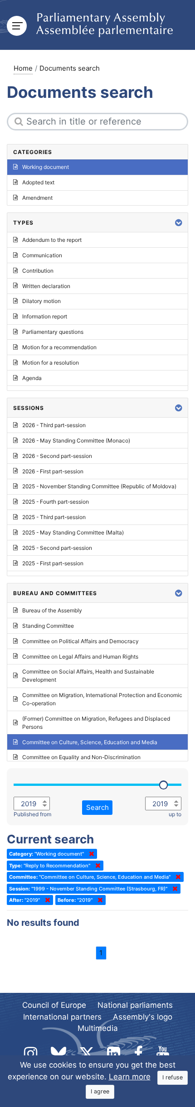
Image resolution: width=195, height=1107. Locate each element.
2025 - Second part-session (57, 547)
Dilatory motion (41, 301)
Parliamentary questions (52, 331)
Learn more (130, 1076)
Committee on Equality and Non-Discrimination (81, 757)
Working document (45, 167)
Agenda (32, 378)
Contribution (38, 270)
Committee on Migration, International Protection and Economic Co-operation (102, 699)
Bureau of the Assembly (52, 610)
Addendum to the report (52, 239)
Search (97, 807)
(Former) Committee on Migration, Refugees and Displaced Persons (96, 722)
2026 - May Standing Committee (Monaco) (76, 440)
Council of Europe (54, 1005)
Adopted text (38, 182)
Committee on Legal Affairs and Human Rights (80, 656)
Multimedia (98, 1028)
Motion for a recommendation (59, 347)
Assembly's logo (142, 1016)
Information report (44, 316)
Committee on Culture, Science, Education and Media (89, 742)
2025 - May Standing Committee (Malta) (73, 532)
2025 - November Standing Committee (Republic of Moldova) (99, 486)
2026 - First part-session (52, 471)
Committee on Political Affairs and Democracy (80, 641)
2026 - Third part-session (54, 425)
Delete (89, 853)
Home (23, 68)
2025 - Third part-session (54, 517)
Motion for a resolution (50, 362)
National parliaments (135, 1005)
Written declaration (46, 286)
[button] (178, 223)
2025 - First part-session (52, 563)
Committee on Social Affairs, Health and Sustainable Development (88, 675)
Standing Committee (48, 625)
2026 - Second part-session (57, 455)
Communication (42, 255)
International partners (62, 1016)
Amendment (37, 197)
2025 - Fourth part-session (55, 501)
